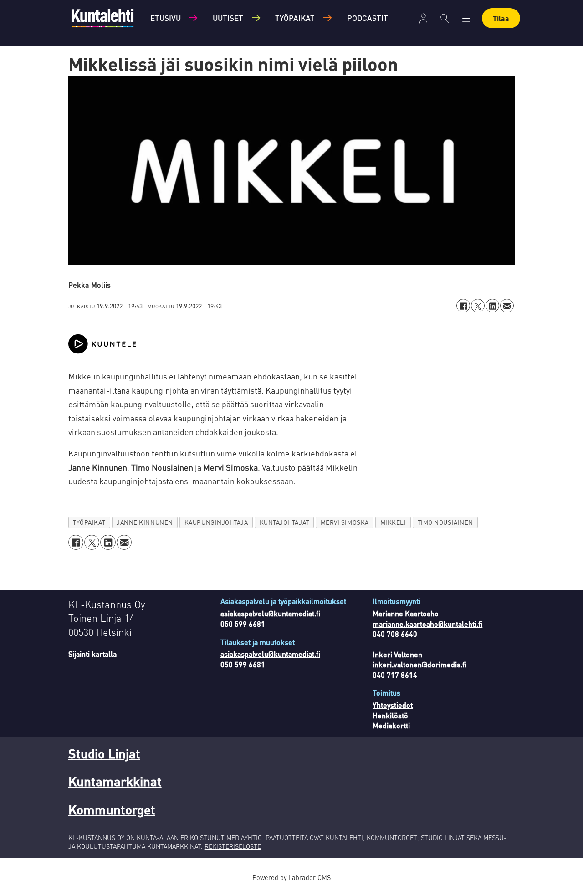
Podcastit (367, 18)
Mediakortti (391, 725)
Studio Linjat (104, 753)
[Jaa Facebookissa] (463, 305)
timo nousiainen (445, 522)
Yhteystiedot (393, 705)
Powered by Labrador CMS (291, 877)
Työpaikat (295, 18)
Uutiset (228, 18)
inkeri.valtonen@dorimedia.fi (419, 664)
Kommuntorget (111, 809)
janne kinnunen (145, 522)
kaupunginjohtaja (216, 522)
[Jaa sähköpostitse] (507, 305)
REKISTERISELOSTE (233, 846)
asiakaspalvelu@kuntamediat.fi (270, 613)
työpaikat (89, 522)
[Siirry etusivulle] (102, 18)
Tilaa (501, 18)
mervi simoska (345, 522)
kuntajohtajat (284, 522)
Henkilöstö (390, 715)
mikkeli (393, 522)
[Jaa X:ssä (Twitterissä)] (478, 305)
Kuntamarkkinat (115, 781)
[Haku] (444, 18)
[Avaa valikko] (423, 18)
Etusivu (165, 18)
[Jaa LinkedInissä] (492, 305)
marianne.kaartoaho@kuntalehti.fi (427, 624)
